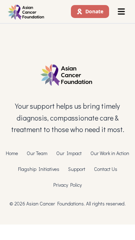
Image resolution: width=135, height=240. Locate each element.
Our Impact (69, 153)
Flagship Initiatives (38, 169)
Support (76, 169)
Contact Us (105, 169)
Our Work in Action (109, 153)
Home (12, 153)
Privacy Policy (67, 184)
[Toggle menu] (121, 11)
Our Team (37, 153)
